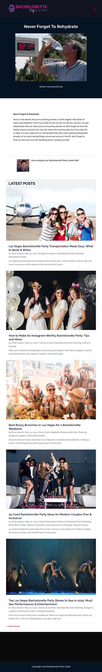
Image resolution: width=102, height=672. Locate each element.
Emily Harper (18, 343)
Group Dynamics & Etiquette (59, 525)
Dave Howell (18, 253)
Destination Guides (17, 257)
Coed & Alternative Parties (51, 521)
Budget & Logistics (48, 253)
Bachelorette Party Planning (70, 253)
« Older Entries (13, 626)
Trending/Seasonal (45, 611)
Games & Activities (36, 525)
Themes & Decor (46, 343)
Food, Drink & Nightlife (49, 432)
